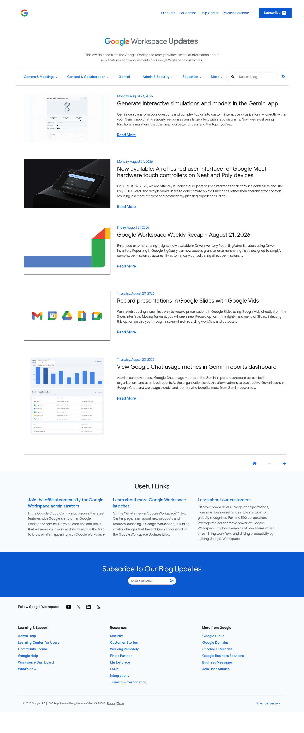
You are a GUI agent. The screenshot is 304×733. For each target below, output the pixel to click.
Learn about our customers (224, 500)
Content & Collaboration (87, 77)
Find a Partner (121, 656)
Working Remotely (124, 649)
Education (192, 77)
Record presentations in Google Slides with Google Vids (188, 300)
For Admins (187, 13)
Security (116, 636)
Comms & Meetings (40, 77)
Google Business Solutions (223, 656)
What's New (27, 669)
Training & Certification (128, 682)
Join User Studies (216, 669)
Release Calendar (236, 13)
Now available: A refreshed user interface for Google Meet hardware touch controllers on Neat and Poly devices (192, 172)
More (216, 77)
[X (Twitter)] (79, 607)
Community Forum (32, 649)
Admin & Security (157, 77)
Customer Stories (124, 643)
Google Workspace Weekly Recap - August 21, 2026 (183, 234)
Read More (126, 135)
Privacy (111, 703)
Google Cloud (213, 636)
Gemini (125, 77)
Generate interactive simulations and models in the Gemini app (197, 103)
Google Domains (215, 643)
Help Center (209, 13)
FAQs (114, 669)
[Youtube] (69, 607)
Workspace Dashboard (36, 662)
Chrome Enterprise (217, 649)
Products (168, 13)
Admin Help (27, 636)
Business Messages (217, 662)
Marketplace (120, 662)
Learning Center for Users (38, 643)
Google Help (28, 656)
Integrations (119, 676)
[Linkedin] (88, 607)
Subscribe (275, 13)
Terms (120, 703)
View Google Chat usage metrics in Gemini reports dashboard (197, 366)
